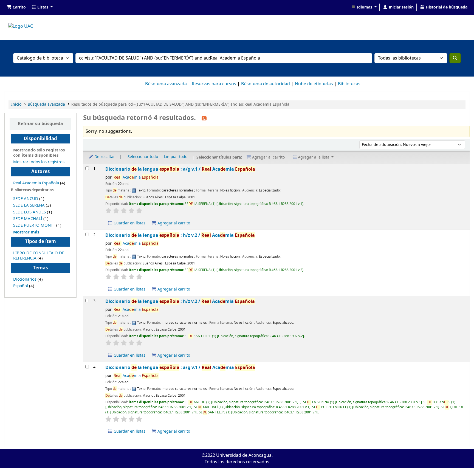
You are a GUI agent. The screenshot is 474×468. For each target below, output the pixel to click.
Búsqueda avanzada (166, 84)
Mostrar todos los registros (38, 162)
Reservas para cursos (214, 84)
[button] (16, 7)
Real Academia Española (36, 183)
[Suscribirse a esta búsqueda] (204, 118)
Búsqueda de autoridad (265, 84)
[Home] (20, 26)
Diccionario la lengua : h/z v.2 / (180, 235)
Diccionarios (24, 279)
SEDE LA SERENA (29, 205)
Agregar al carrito (173, 223)
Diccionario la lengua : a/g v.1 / (180, 169)
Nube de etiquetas (314, 84)
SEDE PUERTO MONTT (34, 225)
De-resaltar (104, 157)
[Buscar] (455, 58)
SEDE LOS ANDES (29, 212)
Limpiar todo (175, 157)
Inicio (16, 104)
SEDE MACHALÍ (27, 219)
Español (20, 286)
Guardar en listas (128, 223)
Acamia (136, 177)
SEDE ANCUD (25, 199)
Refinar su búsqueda (40, 123)
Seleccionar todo (143, 157)
